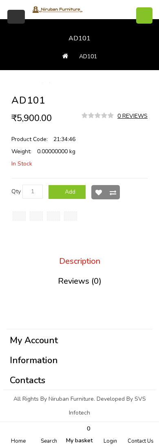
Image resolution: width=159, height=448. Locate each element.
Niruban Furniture (71, 399)
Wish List (98, 192)
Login (110, 441)
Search (49, 441)
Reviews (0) (80, 281)
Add (70, 192)
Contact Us (141, 441)
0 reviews (132, 116)
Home (18, 441)
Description (79, 261)
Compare (113, 192)
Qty (16, 191)
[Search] (144, 15)
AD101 (88, 56)
